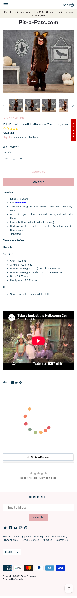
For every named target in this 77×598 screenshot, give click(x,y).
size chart (20, 202)
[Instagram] (20, 527)
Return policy (41, 536)
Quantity (7, 152)
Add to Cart (38, 171)
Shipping (7, 137)
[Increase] (21, 158)
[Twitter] (5, 527)
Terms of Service (30, 540)
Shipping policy (22, 536)
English (8, 552)
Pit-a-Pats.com (38, 22)
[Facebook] (10, 527)
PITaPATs (7, 117)
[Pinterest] (25, 527)
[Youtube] (15, 527)
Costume (19, 117)
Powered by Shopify (13, 579)
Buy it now (38, 181)
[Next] (73, 105)
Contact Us (62, 540)
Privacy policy (10, 540)
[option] (15, 105)
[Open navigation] (5, 5)
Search (6, 536)
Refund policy (59, 536)
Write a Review (40, 457)
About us (47, 540)
